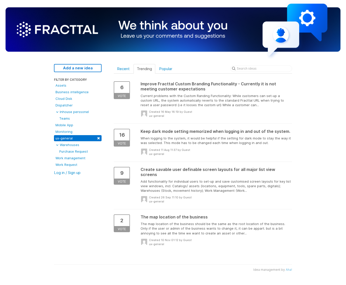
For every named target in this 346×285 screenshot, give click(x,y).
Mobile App (64, 125)
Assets (60, 85)
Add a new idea (78, 68)
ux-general (77, 137)
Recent (123, 68)
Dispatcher (64, 105)
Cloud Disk (63, 99)
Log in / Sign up (67, 172)
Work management (70, 158)
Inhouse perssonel (74, 112)
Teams (64, 118)
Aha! (289, 270)
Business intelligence (72, 92)
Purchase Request (73, 151)
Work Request (66, 165)
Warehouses (69, 145)
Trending (144, 68)
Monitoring (63, 132)
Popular (165, 68)
